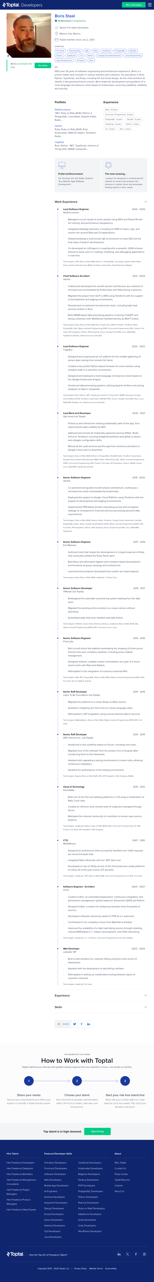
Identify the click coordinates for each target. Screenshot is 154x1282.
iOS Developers (52, 1231)
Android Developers (54, 1197)
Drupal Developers (53, 1214)
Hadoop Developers (54, 1225)
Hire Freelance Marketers (20, 1174)
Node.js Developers (88, 1179)
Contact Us (120, 1168)
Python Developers (88, 1197)
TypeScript (71, 55)
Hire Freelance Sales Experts (21, 1209)
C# (81, 55)
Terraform (81, 60)
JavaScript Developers (89, 1162)
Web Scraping (74, 50)
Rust (91, 60)
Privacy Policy (80, 1268)
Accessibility (111, 1268)
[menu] (150, 4)
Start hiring (97, 1131)
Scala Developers (87, 1219)
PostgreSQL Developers (90, 1191)
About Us (119, 1191)
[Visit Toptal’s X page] (128, 1254)
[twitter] (74, 1024)
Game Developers (53, 1219)
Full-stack (60, 50)
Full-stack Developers (55, 1162)
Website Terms (96, 1268)
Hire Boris (43, 65)
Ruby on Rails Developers (91, 1208)
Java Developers (53, 1237)
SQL (87, 50)
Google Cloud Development (109, 55)
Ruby (95, 50)
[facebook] (81, 1024)
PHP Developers (86, 1185)
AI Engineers (50, 1191)
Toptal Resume (122, 1179)
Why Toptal (120, 1162)
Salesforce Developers (89, 1214)
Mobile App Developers (56, 1185)
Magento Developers (89, 1174)
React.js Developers (88, 1202)
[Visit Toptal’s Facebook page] (136, 1254)
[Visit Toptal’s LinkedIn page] (119, 1254)
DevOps (133, 50)
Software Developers (55, 1174)
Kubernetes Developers (90, 1168)
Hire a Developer (134, 4)
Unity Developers (87, 1225)
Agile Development (64, 60)
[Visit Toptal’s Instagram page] (144, 1254)
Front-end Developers (55, 1168)
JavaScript (106, 50)
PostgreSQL (120, 50)
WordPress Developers (90, 1231)
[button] (101, 202)
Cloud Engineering (133, 55)
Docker (59, 55)
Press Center (121, 1174)
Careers (119, 1185)
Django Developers (54, 1208)
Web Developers (52, 1179)
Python (90, 55)
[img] (70, 20)
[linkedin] (88, 1024)
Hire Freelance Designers (20, 1168)
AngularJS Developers (55, 1202)
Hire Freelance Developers (20, 1162)
